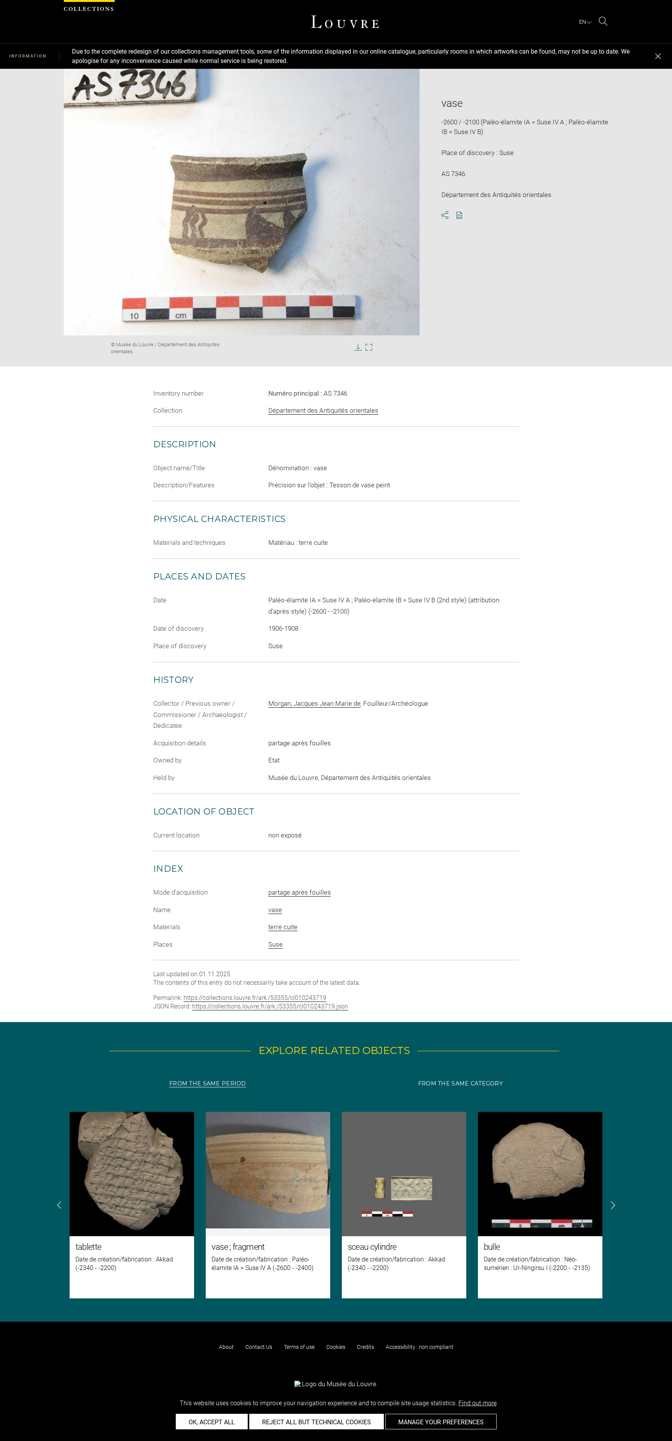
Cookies (335, 1347)
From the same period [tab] (207, 1083)
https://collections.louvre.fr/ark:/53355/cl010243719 (255, 997)
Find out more (477, 1403)
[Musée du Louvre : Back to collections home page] (345, 22)
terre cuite (283, 927)
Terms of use (299, 1347)
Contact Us (258, 1347)
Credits (365, 1347)
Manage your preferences (441, 1422)
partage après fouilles (299, 892)
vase (275, 910)
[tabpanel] (336, 1205)
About (226, 1347)
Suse (275, 944)
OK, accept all (212, 1422)
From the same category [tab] (460, 1083)
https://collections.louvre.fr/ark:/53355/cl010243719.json (270, 1006)
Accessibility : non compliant (419, 1347)
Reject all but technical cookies (316, 1422)
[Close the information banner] (658, 56)
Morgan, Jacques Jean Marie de (314, 703)
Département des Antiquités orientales (323, 410)
